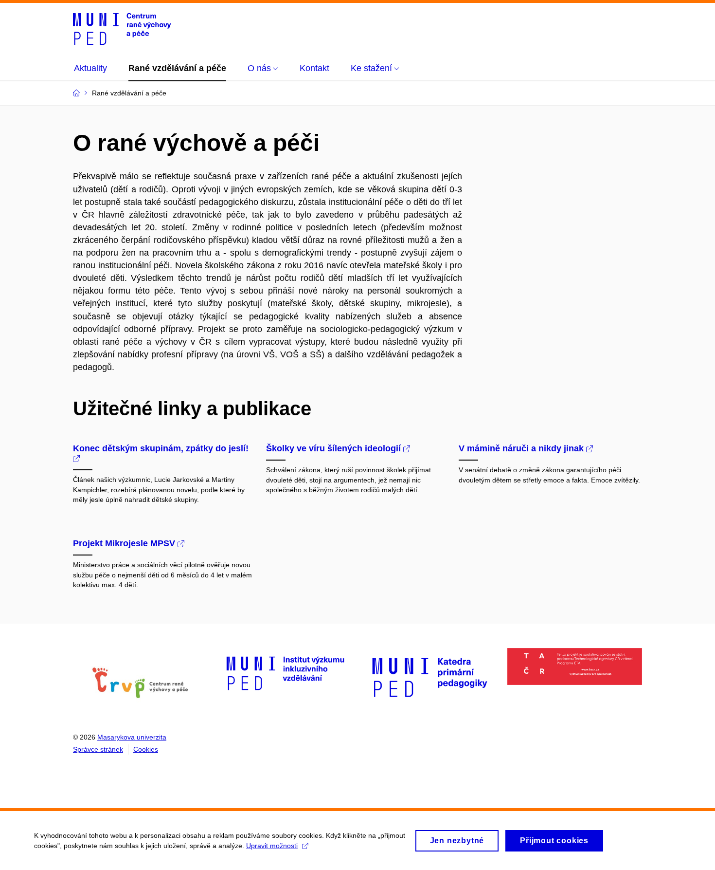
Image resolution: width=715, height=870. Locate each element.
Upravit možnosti (272, 846)
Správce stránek (98, 749)
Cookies (145, 749)
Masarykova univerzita (131, 737)
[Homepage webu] (122, 28)
